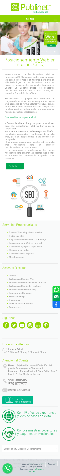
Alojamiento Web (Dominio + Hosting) (27, 239)
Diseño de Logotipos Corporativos (25, 246)
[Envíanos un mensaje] (56, 297)
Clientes (13, 275)
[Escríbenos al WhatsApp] (56, 289)
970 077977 (17, 383)
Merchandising (16, 257)
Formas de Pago (17, 296)
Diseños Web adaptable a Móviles (25, 232)
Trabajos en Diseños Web (21, 279)
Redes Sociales (16, 236)
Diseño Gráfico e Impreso (21, 253)
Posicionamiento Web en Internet (25, 243)
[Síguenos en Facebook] (56, 304)
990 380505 (17, 380)
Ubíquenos (14, 300)
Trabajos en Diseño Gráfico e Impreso (27, 282)
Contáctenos (15, 307)
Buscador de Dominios (20, 293)
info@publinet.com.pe (19, 389)
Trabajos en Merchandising (22, 289)
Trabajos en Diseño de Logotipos (25, 286)
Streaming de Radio (18, 250)
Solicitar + (15, 166)
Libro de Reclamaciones (21, 303)
